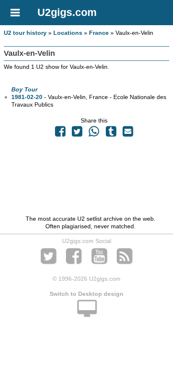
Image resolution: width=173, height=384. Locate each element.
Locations (67, 32)
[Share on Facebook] (60, 133)
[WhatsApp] (94, 133)
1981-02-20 (26, 97)
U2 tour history (25, 32)
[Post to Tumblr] (110, 133)
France (99, 32)
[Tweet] (77, 133)
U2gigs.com (67, 12)
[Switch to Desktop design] (86, 313)
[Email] (127, 133)
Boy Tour (24, 89)
